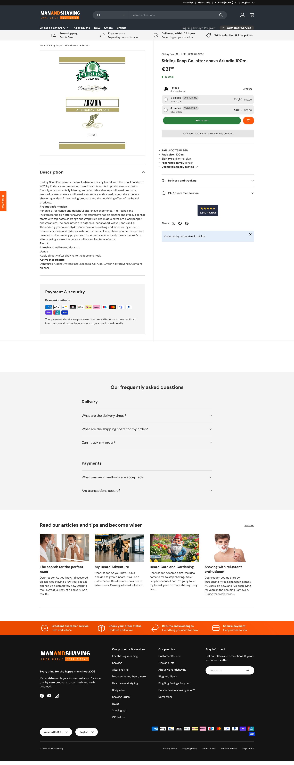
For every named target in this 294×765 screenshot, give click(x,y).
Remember (165, 697)
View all (249, 525)
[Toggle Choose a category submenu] (68, 28)
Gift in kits (118, 717)
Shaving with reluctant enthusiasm (223, 569)
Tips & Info (204, 2)
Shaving (117, 663)
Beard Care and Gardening (172, 567)
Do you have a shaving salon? (176, 690)
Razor (115, 703)
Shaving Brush (121, 697)
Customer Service (169, 656)
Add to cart (202, 120)
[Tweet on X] (173, 223)
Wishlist (188, 2)
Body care (118, 690)
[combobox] (160, 15)
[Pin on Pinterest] (186, 223)
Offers (108, 28)
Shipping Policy (189, 748)
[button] (252, 15)
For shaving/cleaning (125, 656)
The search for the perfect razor (61, 569)
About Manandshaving (172, 669)
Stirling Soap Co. (171, 54)
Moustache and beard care (129, 676)
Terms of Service (229, 748)
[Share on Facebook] (180, 223)
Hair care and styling (125, 683)
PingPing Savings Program (198, 28)
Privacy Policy (170, 748)
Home (42, 45)
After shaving (120, 669)
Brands (121, 28)
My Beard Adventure (112, 567)
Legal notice (248, 748)
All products (82, 28)
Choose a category (53, 28)
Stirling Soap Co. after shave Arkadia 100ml (69, 45)
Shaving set (119, 710)
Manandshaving (55, 748)
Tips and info (166, 663)
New (97, 28)
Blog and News (167, 676)
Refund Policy (209, 748)
